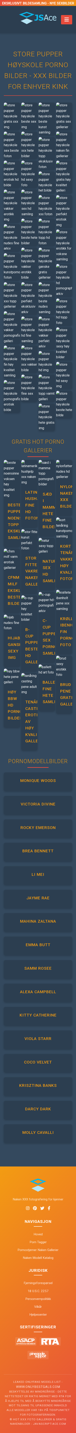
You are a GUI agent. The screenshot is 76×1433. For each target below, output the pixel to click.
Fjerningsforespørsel (38, 1283)
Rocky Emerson (38, 827)
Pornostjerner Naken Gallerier (38, 1250)
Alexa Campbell (38, 991)
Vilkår (38, 1307)
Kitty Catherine (38, 1015)
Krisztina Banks (38, 1085)
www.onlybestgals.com (38, 1387)
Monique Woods (38, 780)
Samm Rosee (38, 968)
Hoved (38, 1234)
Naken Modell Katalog (38, 1258)
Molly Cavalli (38, 1132)
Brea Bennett (38, 850)
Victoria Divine (38, 804)
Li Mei (38, 874)
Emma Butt (38, 944)
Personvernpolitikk (38, 1299)
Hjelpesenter (38, 1314)
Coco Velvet (38, 1062)
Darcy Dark (38, 1109)
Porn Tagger (38, 1242)
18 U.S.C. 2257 (38, 1291)
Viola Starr (38, 1038)
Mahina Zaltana (38, 921)
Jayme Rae (38, 898)
